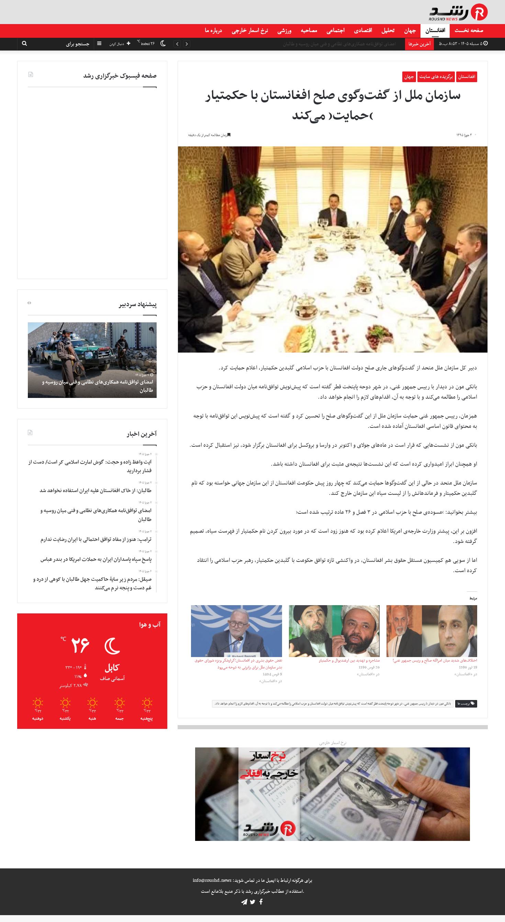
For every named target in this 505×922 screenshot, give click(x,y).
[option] (92, 360)
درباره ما (213, 30)
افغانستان (435, 30)
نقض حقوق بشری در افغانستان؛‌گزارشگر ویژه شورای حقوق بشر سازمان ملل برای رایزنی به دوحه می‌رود (238, 664)
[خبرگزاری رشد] (458, 12)
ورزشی (284, 30)
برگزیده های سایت (436, 77)
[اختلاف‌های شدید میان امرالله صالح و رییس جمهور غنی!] (431, 631)
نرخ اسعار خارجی (250, 30)
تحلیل (387, 30)
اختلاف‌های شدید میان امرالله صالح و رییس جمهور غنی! (435, 660)
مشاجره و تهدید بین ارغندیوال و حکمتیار (349, 660)
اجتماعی (335, 30)
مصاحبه (309, 30)
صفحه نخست (468, 30)
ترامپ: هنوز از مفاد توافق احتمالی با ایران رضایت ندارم (352, 44)
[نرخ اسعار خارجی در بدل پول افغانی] (332, 794)
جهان (410, 30)
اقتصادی (363, 30)
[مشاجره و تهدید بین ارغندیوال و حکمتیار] (334, 631)
